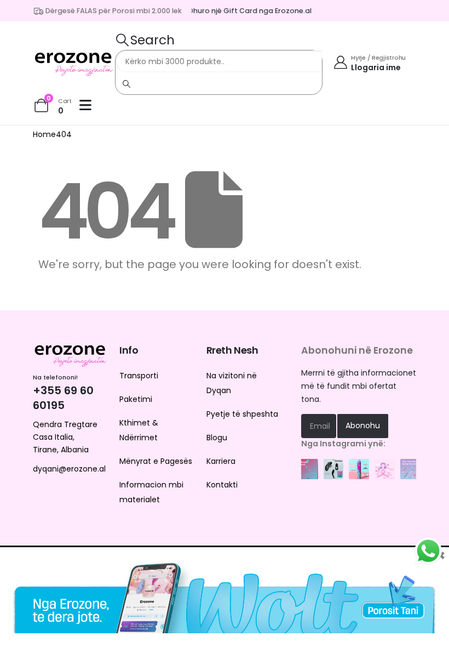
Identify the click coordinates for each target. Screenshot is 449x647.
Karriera (220, 461)
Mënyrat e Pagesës (155, 461)
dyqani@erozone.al (69, 468)
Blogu (216, 437)
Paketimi (135, 399)
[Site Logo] (74, 61)
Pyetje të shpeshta (242, 413)
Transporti (138, 375)
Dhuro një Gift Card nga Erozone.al (246, 10)
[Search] (127, 83)
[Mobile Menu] (88, 105)
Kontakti (222, 484)
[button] (145, 40)
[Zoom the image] (308, 464)
